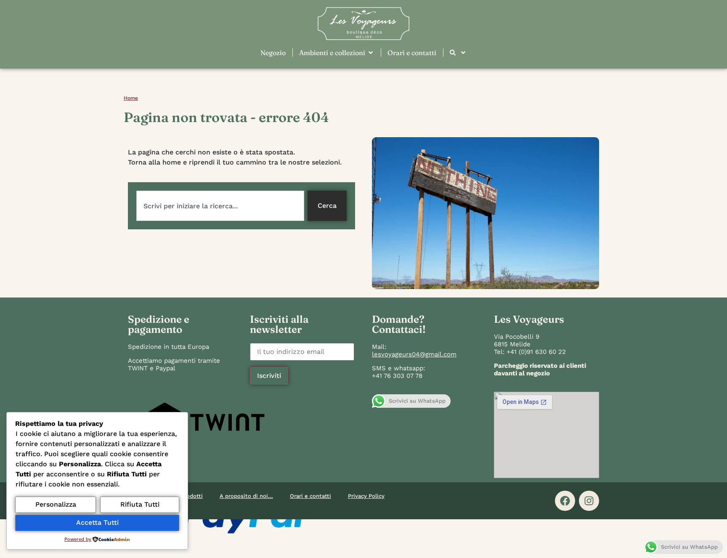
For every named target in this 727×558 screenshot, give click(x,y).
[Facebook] (565, 501)
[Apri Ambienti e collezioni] (370, 53)
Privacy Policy (366, 496)
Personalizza (55, 504)
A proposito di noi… (246, 496)
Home (131, 98)
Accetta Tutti (97, 522)
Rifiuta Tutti (139, 504)
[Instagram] (589, 501)
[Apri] (463, 53)
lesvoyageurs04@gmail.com (414, 354)
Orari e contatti (310, 496)
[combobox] (220, 206)
